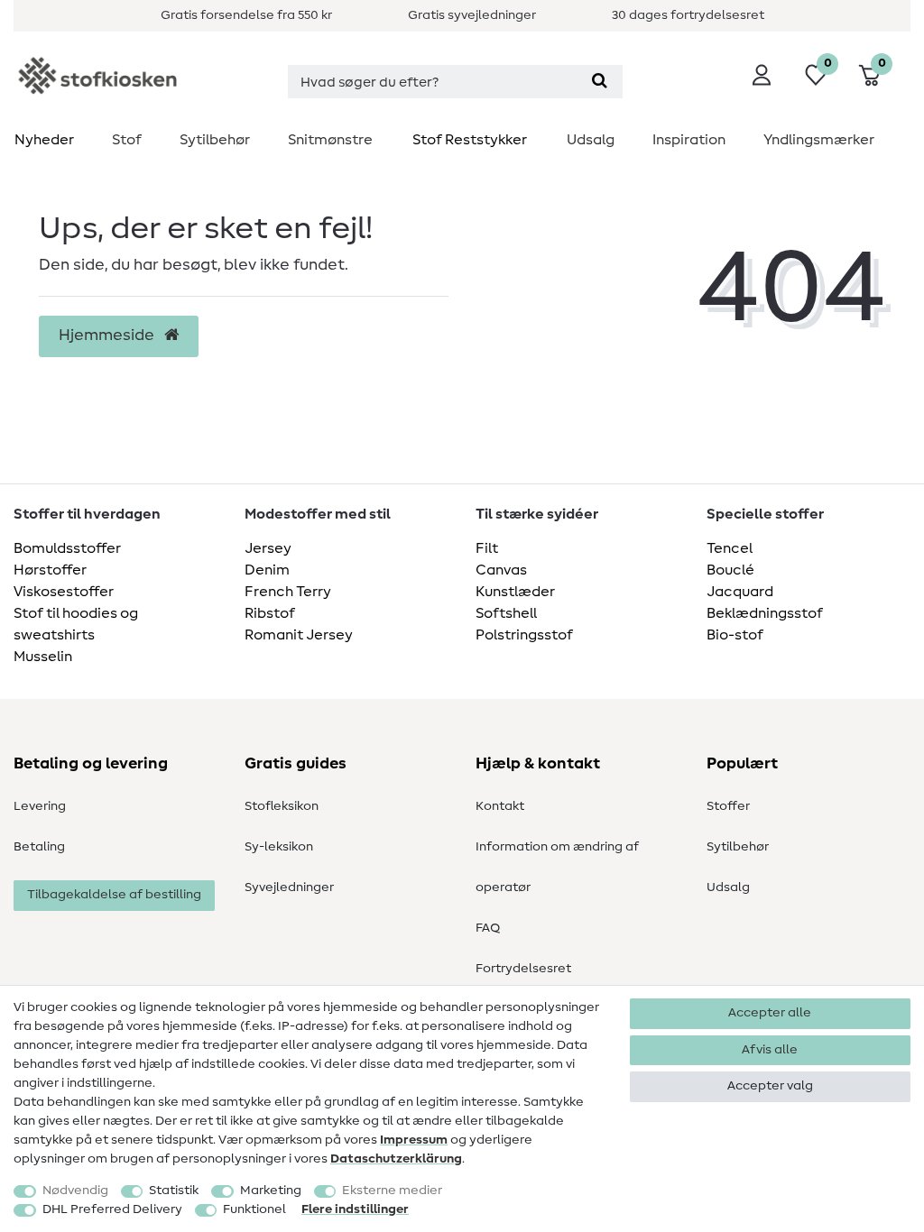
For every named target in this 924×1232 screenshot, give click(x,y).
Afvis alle (770, 1050)
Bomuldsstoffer (67, 548)
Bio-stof (735, 635)
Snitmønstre (330, 140)
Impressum (414, 1140)
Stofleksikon (282, 806)
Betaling (39, 847)
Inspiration (688, 140)
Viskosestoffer (64, 591)
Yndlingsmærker (818, 140)
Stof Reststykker (469, 140)
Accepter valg (770, 1086)
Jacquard (740, 591)
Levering (40, 806)
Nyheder (44, 140)
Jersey (268, 548)
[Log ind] (762, 75)
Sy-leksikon (279, 847)
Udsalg (590, 140)
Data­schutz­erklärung (396, 1159)
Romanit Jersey (299, 635)
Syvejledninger (289, 887)
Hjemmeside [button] (108, 335)
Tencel (730, 548)
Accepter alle (769, 1013)
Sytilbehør (215, 140)
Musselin (43, 656)
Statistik (174, 1190)
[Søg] (600, 81)
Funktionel (254, 1209)
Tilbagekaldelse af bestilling (114, 894)
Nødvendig (75, 1190)
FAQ (488, 928)
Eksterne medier (392, 1190)
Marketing (270, 1190)
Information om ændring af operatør (557, 867)
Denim (267, 570)
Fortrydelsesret (523, 968)
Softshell (506, 613)
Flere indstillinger (355, 1209)
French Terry (288, 591)
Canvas (501, 570)
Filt (487, 548)
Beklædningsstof (765, 613)
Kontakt (500, 806)
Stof (127, 140)
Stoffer (728, 806)
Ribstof (270, 613)
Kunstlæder (515, 591)
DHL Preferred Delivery (112, 1209)
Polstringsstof (524, 635)
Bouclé (730, 570)
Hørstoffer (50, 570)
